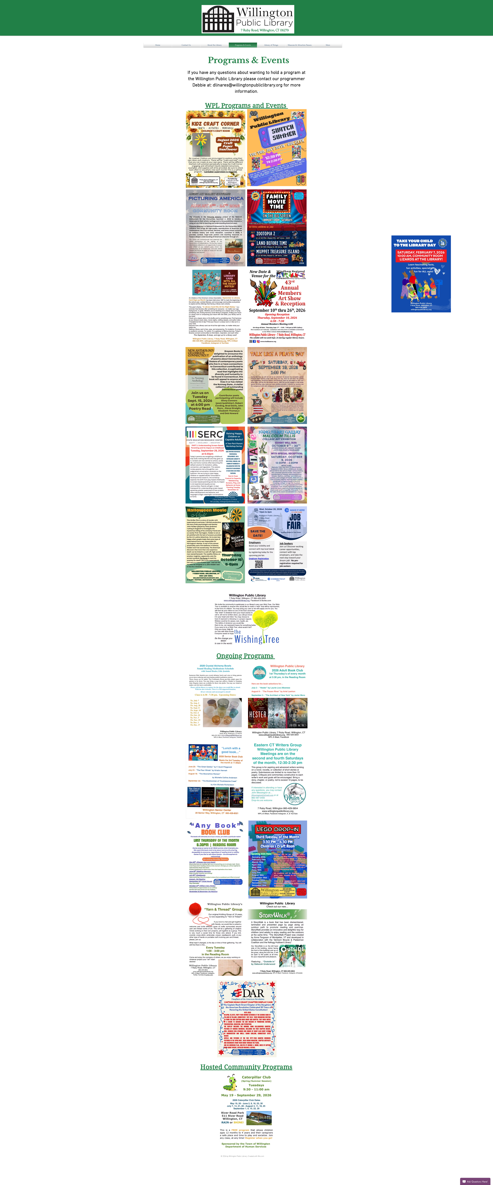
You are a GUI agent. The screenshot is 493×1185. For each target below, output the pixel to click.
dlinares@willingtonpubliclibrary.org (247, 85)
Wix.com (261, 1156)
